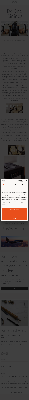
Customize (13, 214)
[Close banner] (26, 180)
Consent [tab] (5, 184)
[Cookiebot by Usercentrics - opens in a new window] (17, 181)
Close (14, 218)
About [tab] (23, 184)
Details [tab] (14, 184)
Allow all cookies (14, 209)
